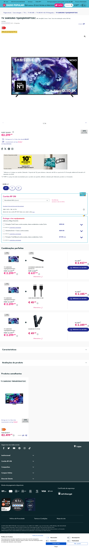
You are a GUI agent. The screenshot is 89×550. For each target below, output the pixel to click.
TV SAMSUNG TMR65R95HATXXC (13, 381)
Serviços (30, 1)
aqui (34, 212)
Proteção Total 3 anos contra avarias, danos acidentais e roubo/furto (26, 224)
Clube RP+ (38, 1)
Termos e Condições (40, 518)
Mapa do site (61, 518)
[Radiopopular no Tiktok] (30, 448)
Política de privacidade (37, 535)
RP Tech (6, 1)
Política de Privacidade (17, 518)
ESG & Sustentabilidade (18, 1)
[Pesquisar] (71, 5)
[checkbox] (47, 538)
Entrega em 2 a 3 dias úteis (8, 420)
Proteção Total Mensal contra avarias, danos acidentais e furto (24, 237)
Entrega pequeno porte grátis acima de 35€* (60, 1)
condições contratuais (15, 227)
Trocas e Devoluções (80, 1)
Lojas (78, 447)
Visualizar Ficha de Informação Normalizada (13, 206)
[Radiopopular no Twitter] (9, 448)
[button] (86, 123)
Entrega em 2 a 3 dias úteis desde (17, 139)
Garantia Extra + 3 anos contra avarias (17, 230)
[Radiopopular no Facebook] (3, 448)
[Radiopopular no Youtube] (14, 448)
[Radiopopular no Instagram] (24, 448)
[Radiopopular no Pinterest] (19, 448)
